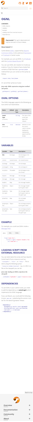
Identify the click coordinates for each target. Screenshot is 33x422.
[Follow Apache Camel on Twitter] (27, 2)
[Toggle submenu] (2, 13)
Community (9, 414)
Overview (8, 405)
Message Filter (6, 228)
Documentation (11, 409)
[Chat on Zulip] (23, 2)
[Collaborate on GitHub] (20, 2)
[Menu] (30, 8)
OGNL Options (6, 26)
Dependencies (6, 34)
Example (4, 30)
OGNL (12, 51)
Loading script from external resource (12, 32)
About (6, 418)
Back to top (28, 392)
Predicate (6, 55)
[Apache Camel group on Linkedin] (30, 2)
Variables (4, 28)
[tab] (4, 232)
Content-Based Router (14, 61)
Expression (27, 53)
